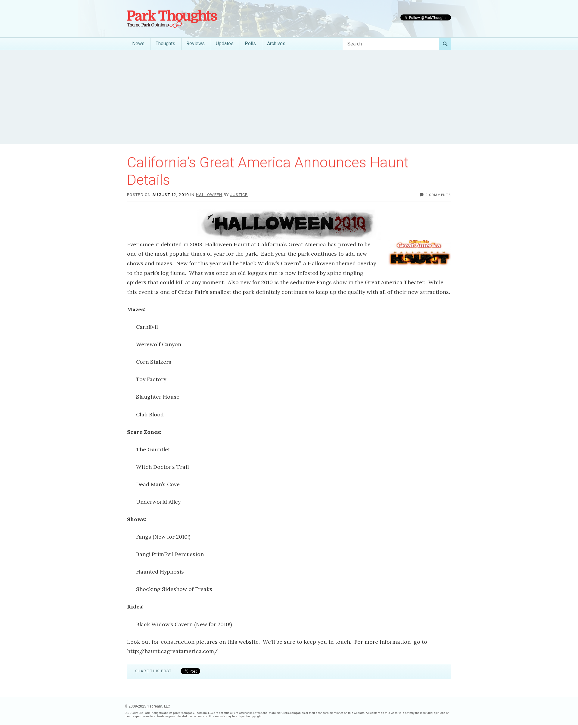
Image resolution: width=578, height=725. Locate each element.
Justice (239, 194)
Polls (250, 43)
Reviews (195, 43)
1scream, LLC (158, 706)
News (138, 43)
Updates (225, 43)
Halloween (209, 194)
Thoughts (165, 43)
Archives (276, 43)
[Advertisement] (289, 97)
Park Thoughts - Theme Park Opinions (172, 19)
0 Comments (438, 195)
